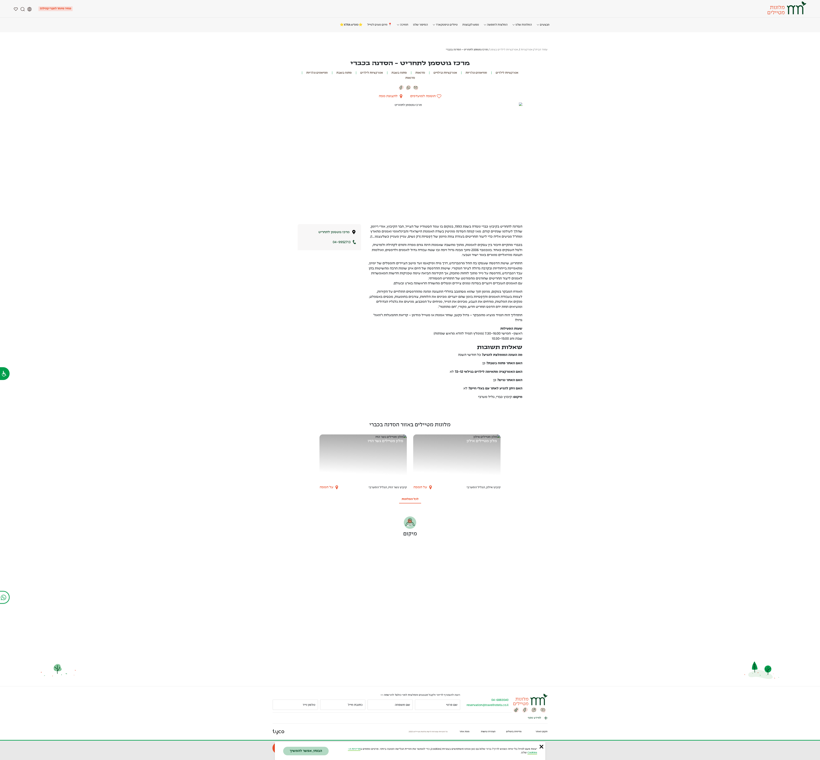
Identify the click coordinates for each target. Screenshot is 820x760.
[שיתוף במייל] (415, 87)
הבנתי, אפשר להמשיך (306, 751)
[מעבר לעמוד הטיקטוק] (516, 709)
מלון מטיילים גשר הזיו (385, 441)
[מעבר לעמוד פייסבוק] (525, 709)
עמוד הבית (541, 49)
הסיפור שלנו (420, 24)
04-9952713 (342, 242)
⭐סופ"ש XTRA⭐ (351, 24)
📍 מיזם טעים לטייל (379, 24)
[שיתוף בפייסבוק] (401, 87)
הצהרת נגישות (488, 732)
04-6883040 (499, 700)
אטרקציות (527, 49)
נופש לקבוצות (470, 24)
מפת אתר (464, 732)
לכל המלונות (410, 499)
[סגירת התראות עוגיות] (541, 746)
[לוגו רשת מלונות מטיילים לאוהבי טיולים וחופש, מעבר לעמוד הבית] (786, 7)
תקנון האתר (542, 732)
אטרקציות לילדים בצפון (504, 49)
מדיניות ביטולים (513, 732)
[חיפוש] (22, 9)
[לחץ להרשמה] (278, 705)
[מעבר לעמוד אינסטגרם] (534, 709)
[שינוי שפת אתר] (29, 9)
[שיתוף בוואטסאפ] (408, 87)
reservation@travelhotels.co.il (487, 705)
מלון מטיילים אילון (482, 441)
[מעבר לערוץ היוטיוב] (543, 709)
